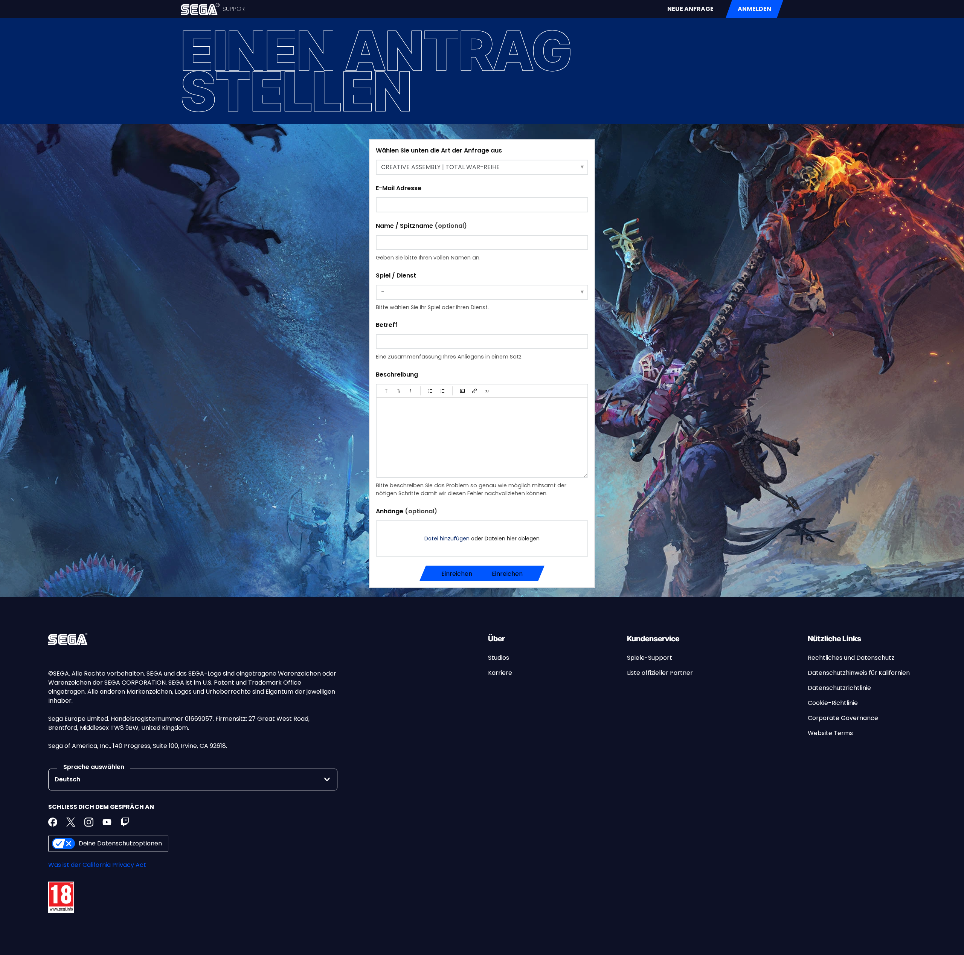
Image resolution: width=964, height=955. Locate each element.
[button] (386, 390)
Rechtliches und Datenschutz (851, 657)
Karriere (500, 672)
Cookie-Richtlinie (833, 703)
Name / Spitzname (421, 225)
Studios (498, 657)
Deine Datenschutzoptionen (120, 843)
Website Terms (830, 733)
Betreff (387, 324)
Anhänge (406, 511)
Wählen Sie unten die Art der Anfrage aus (439, 150)
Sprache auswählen (93, 767)
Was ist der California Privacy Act (97, 864)
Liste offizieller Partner (660, 672)
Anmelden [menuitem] (754, 9)
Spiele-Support (649, 657)
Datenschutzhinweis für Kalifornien (859, 672)
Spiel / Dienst (396, 275)
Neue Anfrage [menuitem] (690, 9)
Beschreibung (397, 374)
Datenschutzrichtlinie (839, 687)
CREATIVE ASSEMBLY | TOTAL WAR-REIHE (440, 167)
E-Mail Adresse (398, 188)
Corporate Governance (843, 718)
